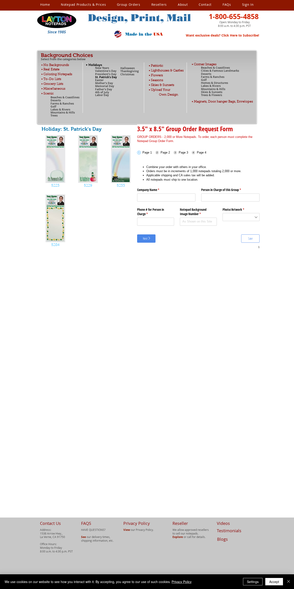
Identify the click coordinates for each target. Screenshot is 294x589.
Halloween (127, 68)
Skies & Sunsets (211, 92)
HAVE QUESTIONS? (93, 530)
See (83, 537)
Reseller (180, 523)
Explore (177, 537)
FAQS (86, 523)
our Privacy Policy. (138, 530)
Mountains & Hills (213, 89)
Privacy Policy (182, 581)
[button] (57, 31)
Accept (274, 581)
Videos (223, 523)
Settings (253, 581)
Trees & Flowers (211, 95)
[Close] (288, 581)
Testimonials (229, 530)
